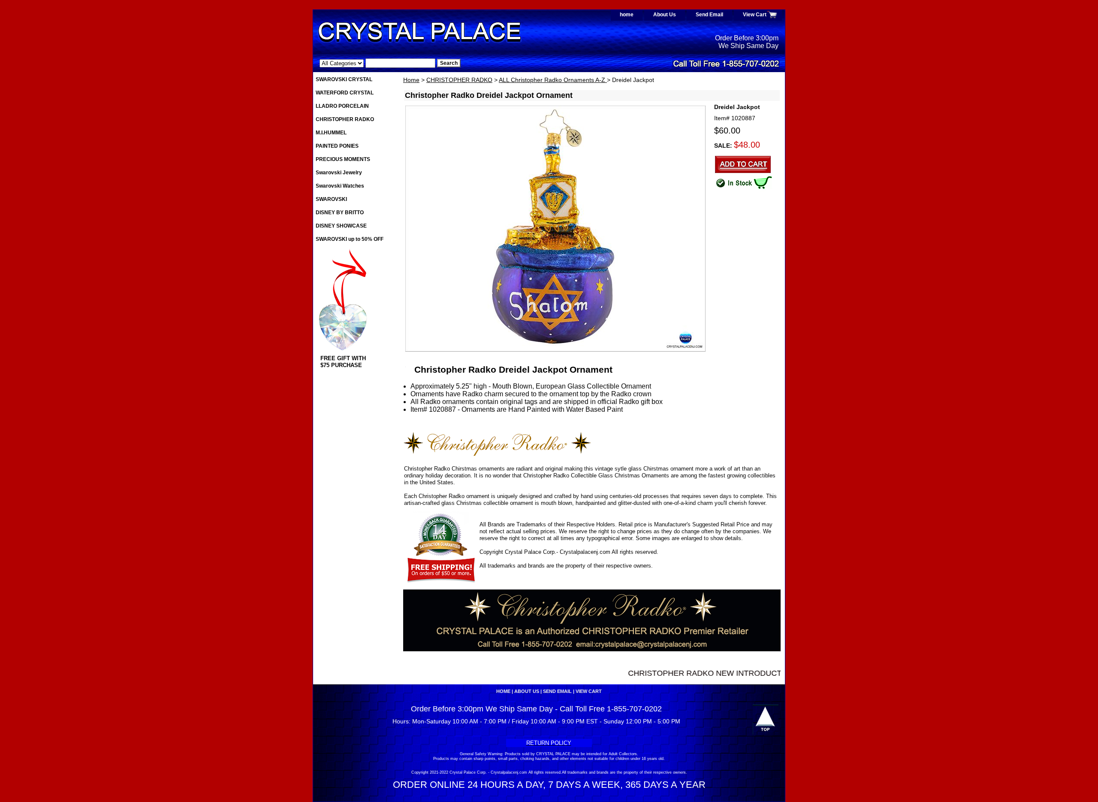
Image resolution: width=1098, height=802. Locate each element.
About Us (664, 15)
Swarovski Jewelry (339, 173)
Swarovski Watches (340, 186)
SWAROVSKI (331, 199)
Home (411, 79)
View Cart (754, 15)
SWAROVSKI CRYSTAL (344, 79)
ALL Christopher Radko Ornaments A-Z (553, 79)
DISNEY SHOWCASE (341, 226)
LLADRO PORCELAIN (342, 106)
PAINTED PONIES (337, 146)
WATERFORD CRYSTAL (345, 93)
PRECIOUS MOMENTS (343, 159)
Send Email (709, 15)
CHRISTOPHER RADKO (459, 79)
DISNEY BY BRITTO (340, 213)
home (626, 15)
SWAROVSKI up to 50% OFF (349, 239)
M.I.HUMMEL (331, 133)
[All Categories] (377, 63)
